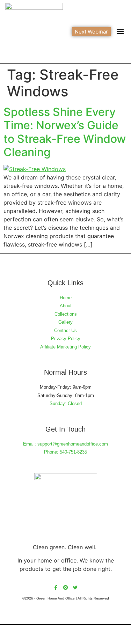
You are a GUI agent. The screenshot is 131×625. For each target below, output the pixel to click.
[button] (120, 31)
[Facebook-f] (55, 587)
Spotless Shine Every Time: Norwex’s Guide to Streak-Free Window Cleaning (64, 132)
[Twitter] (75, 587)
